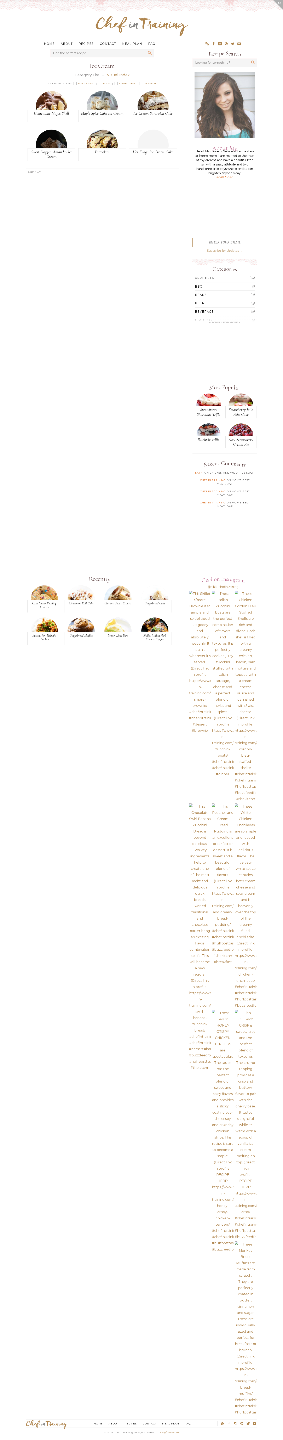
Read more (224, 177)
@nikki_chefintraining (223, 587)
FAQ (151, 44)
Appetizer (127, 83)
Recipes (86, 44)
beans (201, 295)
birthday (204, 320)
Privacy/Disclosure (168, 1432)
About (67, 44)
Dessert (150, 83)
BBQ (199, 286)
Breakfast (86, 83)
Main (107, 83)
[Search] (150, 53)
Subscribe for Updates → (225, 251)
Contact (108, 44)
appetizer (205, 278)
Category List (87, 75)
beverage (204, 312)
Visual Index (118, 75)
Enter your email (225, 242)
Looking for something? (212, 62)
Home (49, 44)
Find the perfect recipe (69, 53)
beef (199, 303)
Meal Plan (132, 44)
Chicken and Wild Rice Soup (232, 472)
